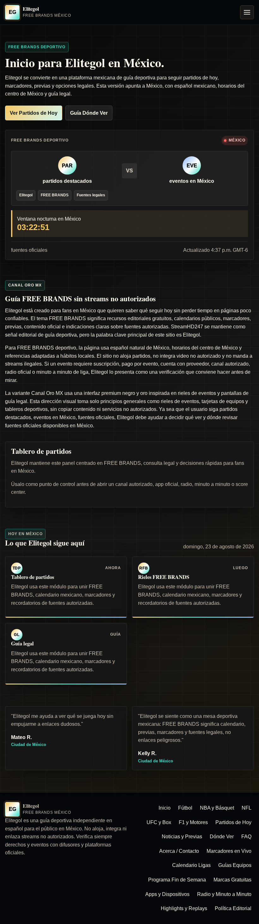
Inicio (165, 808)
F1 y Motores (193, 822)
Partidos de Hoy (233, 822)
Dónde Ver (222, 836)
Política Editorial (233, 908)
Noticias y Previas (182, 836)
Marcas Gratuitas (232, 879)
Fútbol (185, 808)
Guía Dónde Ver (89, 113)
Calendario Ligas (191, 865)
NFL (246, 808)
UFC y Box (159, 822)
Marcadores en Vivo (229, 851)
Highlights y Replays (184, 908)
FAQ (246, 836)
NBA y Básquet (217, 808)
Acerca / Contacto (179, 851)
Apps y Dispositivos (167, 894)
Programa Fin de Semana (177, 879)
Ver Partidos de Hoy (33, 113)
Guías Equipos (234, 865)
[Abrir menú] (247, 12)
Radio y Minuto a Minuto (224, 894)
